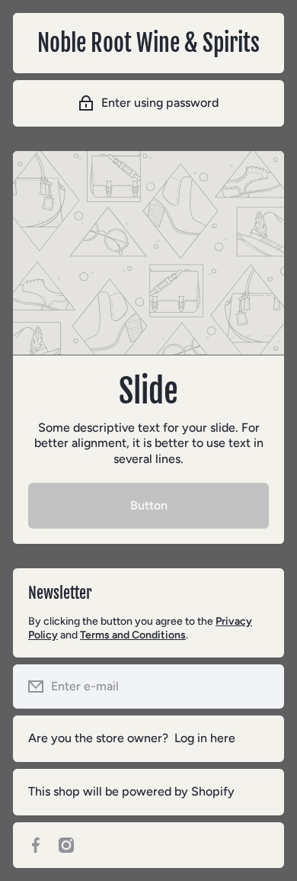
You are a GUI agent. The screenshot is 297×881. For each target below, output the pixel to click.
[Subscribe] (261, 686)
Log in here (204, 738)
